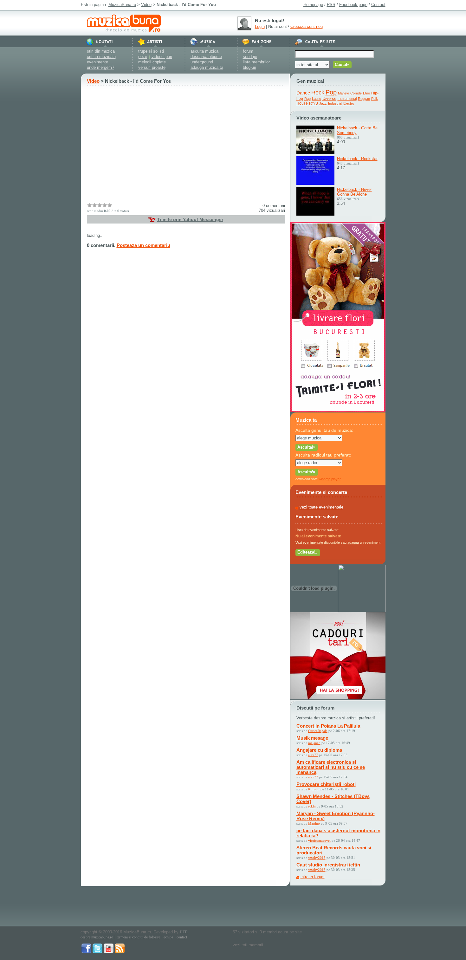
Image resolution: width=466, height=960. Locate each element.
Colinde (356, 93)
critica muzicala (101, 56)
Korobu (314, 789)
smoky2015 (317, 857)
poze (142, 56)
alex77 (313, 755)
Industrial (335, 103)
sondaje (250, 56)
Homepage (313, 4)
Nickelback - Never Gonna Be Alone (354, 192)
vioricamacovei (319, 840)
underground (202, 62)
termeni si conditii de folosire (138, 937)
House (302, 103)
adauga (353, 542)
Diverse (329, 98)
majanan (314, 743)
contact (182, 937)
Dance (303, 92)
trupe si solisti (151, 51)
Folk (374, 99)
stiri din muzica (101, 51)
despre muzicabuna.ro (97, 937)
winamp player (330, 479)
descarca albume (206, 56)
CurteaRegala (317, 731)
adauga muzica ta (207, 67)
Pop (331, 92)
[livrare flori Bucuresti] (337, 410)
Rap (307, 99)
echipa (168, 937)
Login (260, 26)
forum (248, 51)
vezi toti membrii (248, 945)
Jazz (323, 103)
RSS (331, 4)
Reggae (364, 99)
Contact (378, 4)
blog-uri (249, 67)
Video (146, 4)
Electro (348, 103)
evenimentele (313, 542)
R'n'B (313, 103)
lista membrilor (256, 62)
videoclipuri (162, 56)
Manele (343, 93)
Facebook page (353, 4)
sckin (312, 806)
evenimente (97, 62)
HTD (184, 932)
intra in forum (313, 876)
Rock (317, 92)
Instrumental (347, 99)
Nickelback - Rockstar (357, 158)
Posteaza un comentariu (143, 245)
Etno (366, 93)
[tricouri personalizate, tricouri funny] (361, 610)
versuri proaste (151, 67)
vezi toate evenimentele (321, 507)
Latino (316, 99)
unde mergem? (100, 67)
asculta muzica (204, 51)
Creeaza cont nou (306, 26)
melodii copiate (152, 62)
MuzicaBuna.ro (122, 4)
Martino (314, 823)
